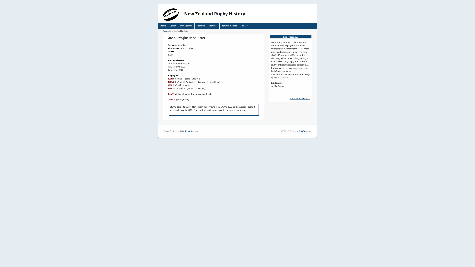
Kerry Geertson (191, 131)
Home (163, 25)
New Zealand (186, 25)
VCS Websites (305, 131)
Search (173, 25)
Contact (244, 25)
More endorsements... (300, 98)
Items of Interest (229, 25)
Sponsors (201, 25)
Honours (213, 25)
